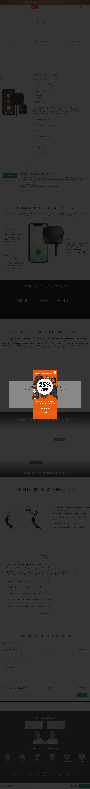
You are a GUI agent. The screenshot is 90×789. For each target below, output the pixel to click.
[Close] (54, 372)
